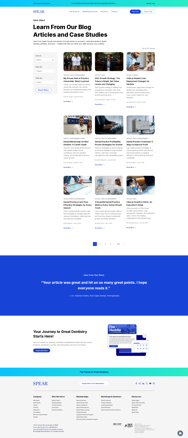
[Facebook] (136, 383)
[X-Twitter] (147, 383)
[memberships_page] (94, 371)
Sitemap (60, 429)
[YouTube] (150, 383)
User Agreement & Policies (41, 429)
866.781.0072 (42, 427)
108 (118, 244)
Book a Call (148, 11)
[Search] (52, 60)
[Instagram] (140, 383)
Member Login (150, 3)
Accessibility (53, 429)
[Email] (154, 383)
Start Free (135, 11)
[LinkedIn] (143, 383)
